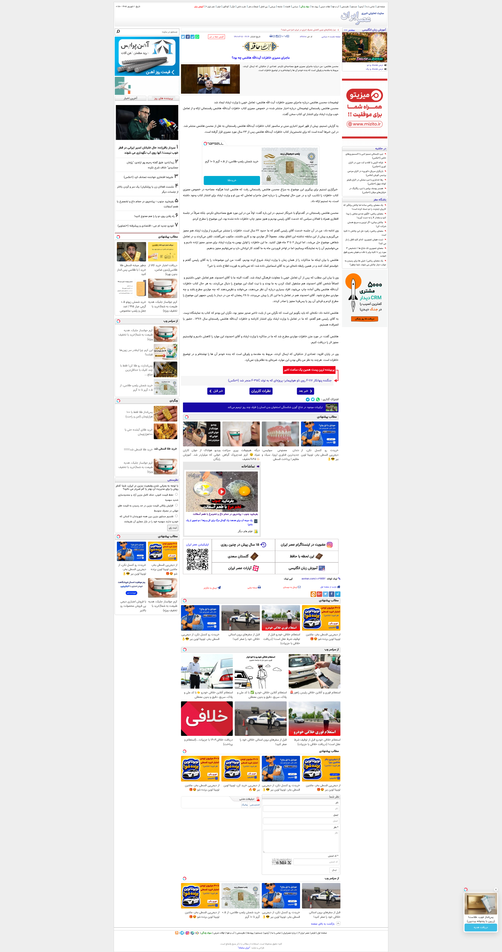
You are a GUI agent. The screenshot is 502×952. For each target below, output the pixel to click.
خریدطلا (231, 180)
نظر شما (334, 796)
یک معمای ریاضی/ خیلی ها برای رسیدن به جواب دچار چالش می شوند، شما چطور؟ (365, 263)
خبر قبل (218, 391)
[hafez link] (260, 46)
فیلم (218, 6)
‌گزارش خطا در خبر (216, 36)
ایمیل (335, 815)
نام (337, 802)
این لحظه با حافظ (302, 556)
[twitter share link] (183, 37)
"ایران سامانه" (244, 948)
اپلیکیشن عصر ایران (197, 544)
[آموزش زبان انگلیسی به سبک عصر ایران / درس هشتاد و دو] (364, 47)
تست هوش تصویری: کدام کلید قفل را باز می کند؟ (365, 241)
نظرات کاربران (261, 391)
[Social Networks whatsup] (318, 399)
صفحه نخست (335, 36)
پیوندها (250, 933)
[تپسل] (205, 144)
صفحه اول (381, 6)
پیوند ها (315, 6)
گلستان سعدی (238, 556)
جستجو (354, 6)
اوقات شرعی (325, 6)
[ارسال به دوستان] (274, 36)
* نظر (336, 827)
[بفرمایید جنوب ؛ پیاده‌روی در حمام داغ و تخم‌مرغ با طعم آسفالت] (222, 491)
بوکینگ (245, 805)
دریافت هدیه (481, 927)
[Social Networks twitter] (313, 399)
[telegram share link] (192, 37)
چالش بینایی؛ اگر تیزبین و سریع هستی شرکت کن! (366, 224)
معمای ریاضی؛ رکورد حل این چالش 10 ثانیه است (365, 233)
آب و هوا (335, 6)
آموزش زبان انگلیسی (303, 568)
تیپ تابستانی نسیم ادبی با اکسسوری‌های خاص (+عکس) (366, 156)
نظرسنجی (345, 6)
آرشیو (361, 6)
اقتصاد (287, 6)
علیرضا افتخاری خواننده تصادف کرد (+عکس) (148, 177)
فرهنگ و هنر (253, 6)
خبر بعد (303, 391)
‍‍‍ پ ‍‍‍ (284, 36)
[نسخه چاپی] (271, 36)
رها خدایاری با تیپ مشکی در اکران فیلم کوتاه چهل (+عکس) (366, 182)
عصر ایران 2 (210, 6)
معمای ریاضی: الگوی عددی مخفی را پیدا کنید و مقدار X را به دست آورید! (366, 215)
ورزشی (272, 6)
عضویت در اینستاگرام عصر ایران (303, 545)
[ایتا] (313, 594)
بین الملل (264, 6)
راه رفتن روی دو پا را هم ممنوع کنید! (154, 216)
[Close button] (496, 889)
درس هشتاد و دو (375, 65)
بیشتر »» (349, 29)
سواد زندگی (305, 6)
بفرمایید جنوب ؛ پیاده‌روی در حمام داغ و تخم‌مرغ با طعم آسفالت (225, 514)
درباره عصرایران (290, 933)
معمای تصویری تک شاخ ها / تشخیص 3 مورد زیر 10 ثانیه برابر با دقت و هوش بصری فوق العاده (365, 252)
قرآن (233, 6)
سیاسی (295, 6)
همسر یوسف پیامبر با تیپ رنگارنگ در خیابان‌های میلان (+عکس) (367, 190)
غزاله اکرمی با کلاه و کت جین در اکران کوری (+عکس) (367, 164)
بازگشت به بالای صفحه (323, 924)
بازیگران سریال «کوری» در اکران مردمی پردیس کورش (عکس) (366, 173)
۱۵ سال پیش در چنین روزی (240, 545)
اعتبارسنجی (255, 805)
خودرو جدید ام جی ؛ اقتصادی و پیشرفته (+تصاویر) (146, 226)
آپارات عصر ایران (240, 568)
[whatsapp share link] (197, 37)
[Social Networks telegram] (308, 399)
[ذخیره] (277, 36)
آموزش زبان (199, 6)
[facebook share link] (188, 37)
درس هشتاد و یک (374, 69)
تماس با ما (370, 6)
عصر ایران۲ (304, 933)
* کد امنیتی (333, 856)
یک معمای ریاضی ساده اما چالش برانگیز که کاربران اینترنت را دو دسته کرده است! (364, 207)
